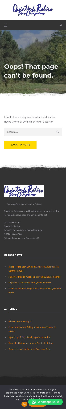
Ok (24, 404)
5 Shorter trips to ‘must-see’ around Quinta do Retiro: (34, 276)
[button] (45, 402)
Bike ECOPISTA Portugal (19, 321)
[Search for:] (33, 132)
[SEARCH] (57, 132)
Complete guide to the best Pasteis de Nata (29, 349)
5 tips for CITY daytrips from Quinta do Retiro (29, 282)
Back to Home (20, 144)
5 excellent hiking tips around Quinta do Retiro (30, 343)
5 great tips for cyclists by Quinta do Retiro (29, 337)
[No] (62, 397)
